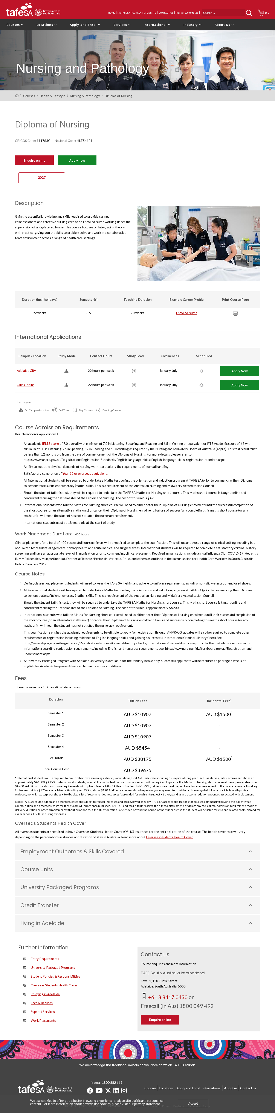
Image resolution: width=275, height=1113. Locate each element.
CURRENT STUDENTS (144, 12)
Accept (193, 1103)
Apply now (77, 160)
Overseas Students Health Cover (169, 837)
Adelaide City (26, 370)
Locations (45, 25)
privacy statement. (147, 1104)
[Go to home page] (17, 96)
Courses (13, 25)
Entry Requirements (45, 959)
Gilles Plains (25, 385)
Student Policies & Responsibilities (55, 976)
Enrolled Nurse (186, 313)
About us (230, 1088)
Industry (191, 25)
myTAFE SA (124, 12)
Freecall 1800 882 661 (187, 12)
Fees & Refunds (42, 1003)
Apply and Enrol (84, 25)
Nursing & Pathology (85, 96)
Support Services (43, 1012)
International (156, 25)
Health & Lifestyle (52, 96)
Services (120, 25)
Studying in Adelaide (45, 994)
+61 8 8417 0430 (168, 997)
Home (111, 12)
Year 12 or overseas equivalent (85, 473)
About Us (223, 25)
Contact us (166, 12)
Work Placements (43, 1020)
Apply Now (239, 371)
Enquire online (34, 160)
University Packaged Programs (53, 967)
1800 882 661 (112, 1082)
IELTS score (50, 443)
